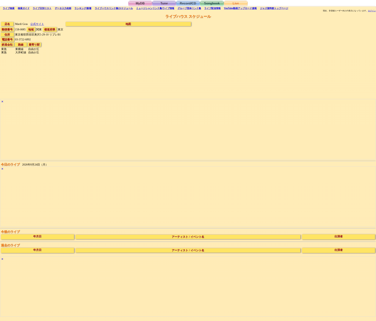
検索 (8, 8)
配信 (212, 8)
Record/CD (188, 3)
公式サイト (37, 23)
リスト (42, 8)
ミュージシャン (155, 8)
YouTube (240, 8)
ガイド (24, 8)
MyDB (140, 3)
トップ (274, 8)
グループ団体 (189, 8)
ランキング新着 (82, 8)
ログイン (372, 11)
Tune (164, 3)
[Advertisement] (117, 131)
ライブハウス (114, 8)
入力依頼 (63, 8)
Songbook (212, 3)
